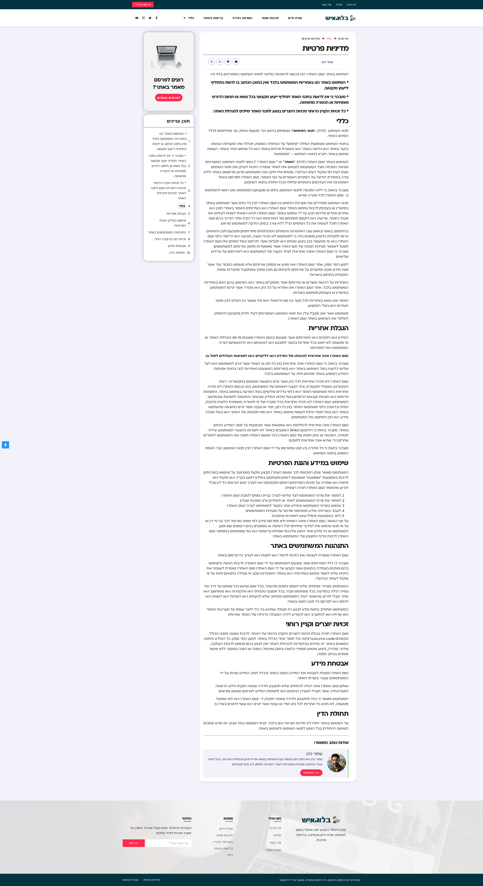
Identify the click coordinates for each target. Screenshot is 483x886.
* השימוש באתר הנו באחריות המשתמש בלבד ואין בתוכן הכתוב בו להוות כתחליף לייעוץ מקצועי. (169, 141)
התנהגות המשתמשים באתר (167, 232)
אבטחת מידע (177, 246)
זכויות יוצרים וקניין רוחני (170, 239)
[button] (236, 61)
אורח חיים (295, 18)
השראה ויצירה (242, 18)
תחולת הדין (177, 253)
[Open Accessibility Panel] (5, 444)
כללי (191, 18)
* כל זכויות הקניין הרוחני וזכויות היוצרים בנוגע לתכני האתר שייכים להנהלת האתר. (168, 190)
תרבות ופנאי (270, 18)
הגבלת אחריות (176, 213)
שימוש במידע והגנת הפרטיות (172, 222)
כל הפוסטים (311, 772)
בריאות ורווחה (213, 18)
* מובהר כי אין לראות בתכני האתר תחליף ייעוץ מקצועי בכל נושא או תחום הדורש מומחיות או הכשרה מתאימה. (167, 166)
